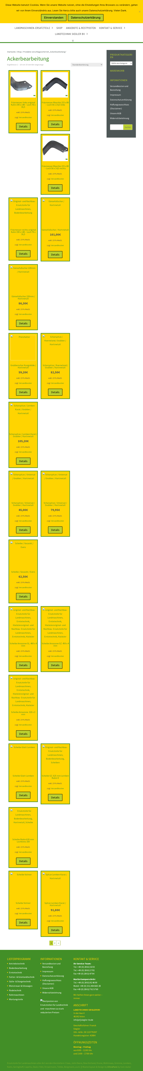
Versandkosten (25, 117)
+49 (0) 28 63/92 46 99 (87, 982)
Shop (19, 52)
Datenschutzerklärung (121, 99)
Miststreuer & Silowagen (20, 985)
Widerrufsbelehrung (119, 118)
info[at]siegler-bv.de (83, 1019)
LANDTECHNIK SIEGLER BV (70, 34)
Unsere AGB (115, 113)
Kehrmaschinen (16, 994)
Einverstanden (53, 17)
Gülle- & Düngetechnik (20, 981)
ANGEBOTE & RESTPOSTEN (81, 28)
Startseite (11, 52)
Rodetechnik (15, 990)
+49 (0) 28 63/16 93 (86, 966)
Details (23, 126)
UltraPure (112, 1066)
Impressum (115, 94)
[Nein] (139, 11)
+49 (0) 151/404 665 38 (90, 985)
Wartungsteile (16, 999)
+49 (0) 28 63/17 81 (86, 970)
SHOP (59, 28)
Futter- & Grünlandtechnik (21, 977)
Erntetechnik (15, 972)
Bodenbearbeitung (18, 968)
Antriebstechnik (17, 963)
